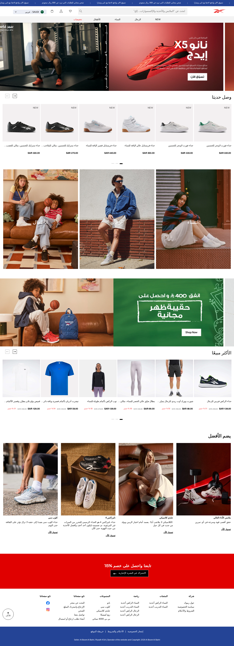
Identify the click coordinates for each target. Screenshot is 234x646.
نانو (108, 603)
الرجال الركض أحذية (129, 610)
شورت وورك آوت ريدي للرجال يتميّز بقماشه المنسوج (176, 401)
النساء (117, 19)
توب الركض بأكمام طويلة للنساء (102, 401)
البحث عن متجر (77, 603)
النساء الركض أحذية (158, 603)
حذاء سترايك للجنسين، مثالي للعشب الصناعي (23, 146)
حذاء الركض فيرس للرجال (219, 401)
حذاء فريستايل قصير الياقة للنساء (101, 146)
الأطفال (96, 19)
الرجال (138, 19)
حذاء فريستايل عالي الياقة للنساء (140, 146)
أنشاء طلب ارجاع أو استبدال (71, 619)
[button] (52, 11)
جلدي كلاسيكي (103, 610)
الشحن (81, 610)
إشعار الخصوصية (135, 631)
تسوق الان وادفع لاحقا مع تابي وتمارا (128, 3)
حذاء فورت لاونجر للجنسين (218, 146)
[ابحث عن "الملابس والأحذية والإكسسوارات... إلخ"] (80, 11)
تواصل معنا (79, 615)
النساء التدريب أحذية (158, 606)
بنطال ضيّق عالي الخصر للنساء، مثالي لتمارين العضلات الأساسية (137, 401)
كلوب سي (105, 606)
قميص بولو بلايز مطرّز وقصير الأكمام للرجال (23, 401)
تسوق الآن (226, 529)
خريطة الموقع (97, 631)
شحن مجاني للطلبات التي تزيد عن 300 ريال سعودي (177, 3)
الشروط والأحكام (186, 610)
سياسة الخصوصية (186, 606)
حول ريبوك (189, 603)
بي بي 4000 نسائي (101, 619)
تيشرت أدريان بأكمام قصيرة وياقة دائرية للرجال (60, 401)
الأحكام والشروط (116, 631)
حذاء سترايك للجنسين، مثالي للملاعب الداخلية (61, 146)
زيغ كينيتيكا (105, 615)
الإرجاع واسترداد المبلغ (74, 606)
